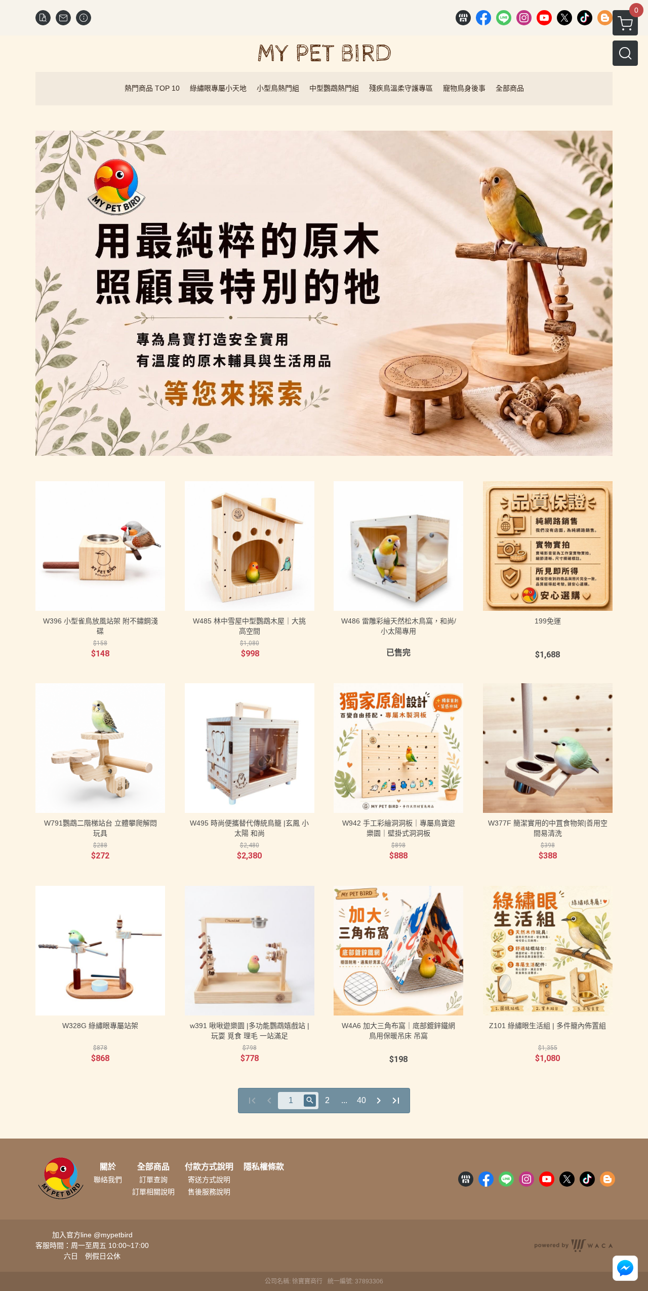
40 (361, 1100)
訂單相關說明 (153, 1191)
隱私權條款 (264, 1167)
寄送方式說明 (209, 1179)
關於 (108, 1167)
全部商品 (153, 1167)
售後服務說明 (209, 1191)
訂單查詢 (153, 1179)
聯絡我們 (108, 1179)
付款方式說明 (209, 1167)
